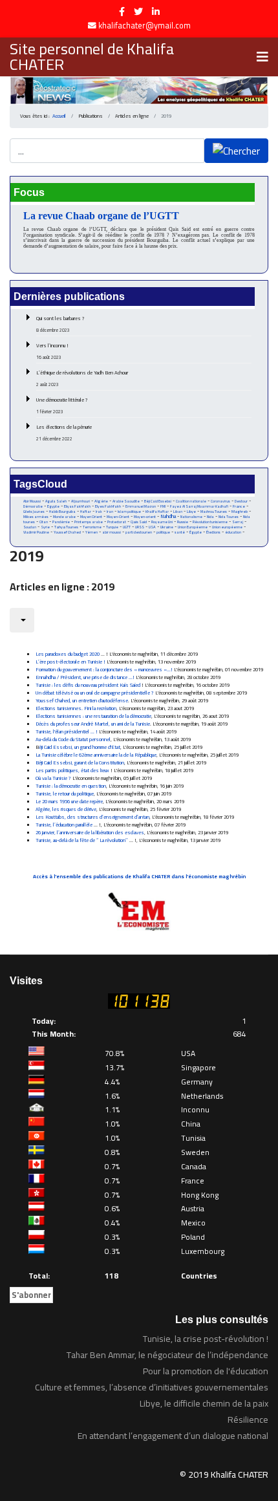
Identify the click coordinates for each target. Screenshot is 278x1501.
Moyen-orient (145, 516)
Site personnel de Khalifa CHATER (92, 56)
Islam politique (129, 511)
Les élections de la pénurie (64, 432)
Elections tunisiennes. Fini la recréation (76, 708)
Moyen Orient (91, 516)
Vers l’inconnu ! (52, 351)
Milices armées (35, 516)
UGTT (127, 526)
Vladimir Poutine (36, 532)
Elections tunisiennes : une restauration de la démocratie (93, 716)
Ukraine (166, 526)
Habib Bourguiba (62, 511)
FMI (163, 506)
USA (152, 526)
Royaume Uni (162, 522)
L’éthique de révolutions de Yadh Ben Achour (82, 378)
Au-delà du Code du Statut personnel (73, 739)
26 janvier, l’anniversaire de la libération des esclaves (90, 832)
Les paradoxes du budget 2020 (68, 654)
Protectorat (116, 522)
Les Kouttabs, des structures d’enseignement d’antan (92, 817)
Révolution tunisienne (210, 522)
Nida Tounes (229, 516)
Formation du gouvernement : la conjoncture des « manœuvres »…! (105, 670)
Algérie (101, 501)
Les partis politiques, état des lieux (72, 770)
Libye (191, 511)
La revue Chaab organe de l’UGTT (101, 215)
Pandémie (61, 521)
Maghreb (239, 511)
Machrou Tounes (213, 511)
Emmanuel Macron (140, 506)
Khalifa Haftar (157, 511)
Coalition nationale (191, 501)
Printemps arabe (88, 522)
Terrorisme (92, 527)
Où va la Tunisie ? (53, 778)
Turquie (112, 526)
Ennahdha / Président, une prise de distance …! (86, 677)
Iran (110, 511)
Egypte (53, 506)
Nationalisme (191, 516)
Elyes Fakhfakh (108, 506)
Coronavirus (220, 501)
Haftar (85, 511)
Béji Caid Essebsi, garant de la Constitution (80, 763)
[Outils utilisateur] (22, 620)
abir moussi (111, 532)
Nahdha (168, 516)
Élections (213, 532)
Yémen (91, 532)
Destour (241, 501)
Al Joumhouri (80, 501)
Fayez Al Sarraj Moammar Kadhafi (199, 506)
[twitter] (138, 11)
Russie (182, 522)
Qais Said (139, 521)
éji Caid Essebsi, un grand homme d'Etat (79, 747)
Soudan (29, 527)
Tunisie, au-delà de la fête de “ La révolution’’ (82, 840)
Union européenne (227, 527)
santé (180, 532)
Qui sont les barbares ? (60, 324)
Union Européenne (193, 527)
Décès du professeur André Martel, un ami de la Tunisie (93, 724)
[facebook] (122, 11)
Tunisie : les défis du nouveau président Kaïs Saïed (88, 685)
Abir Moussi (32, 501)
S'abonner (31, 1294)
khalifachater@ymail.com (144, 25)
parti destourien (138, 532)
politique (163, 532)
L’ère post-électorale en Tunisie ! (71, 662)
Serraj (237, 522)
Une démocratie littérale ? (62, 405)
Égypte (195, 532)
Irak (99, 511)
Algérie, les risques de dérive (66, 809)
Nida (210, 516)
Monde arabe (64, 516)
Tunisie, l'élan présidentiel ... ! (67, 732)
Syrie (45, 526)
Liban (177, 511)
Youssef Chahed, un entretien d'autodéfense (82, 701)
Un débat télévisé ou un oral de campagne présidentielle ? (95, 693)
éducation (233, 532)
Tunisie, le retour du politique (65, 794)
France (239, 506)
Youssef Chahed (67, 532)
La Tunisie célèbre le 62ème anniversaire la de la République (96, 755)
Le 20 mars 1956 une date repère (69, 801)
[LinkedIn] (156, 11)
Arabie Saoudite (126, 501)
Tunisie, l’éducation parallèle (64, 825)
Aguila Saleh (56, 501)
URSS (139, 527)
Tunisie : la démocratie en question (71, 786)
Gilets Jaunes (34, 511)
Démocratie (33, 506)
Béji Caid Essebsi (157, 501)
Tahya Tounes (66, 526)
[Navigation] (262, 57)
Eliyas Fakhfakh (77, 506)
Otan (43, 522)
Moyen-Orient (118, 516)
